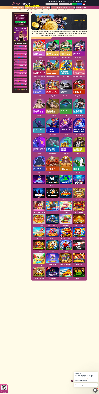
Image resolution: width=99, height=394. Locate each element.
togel (53, 7)
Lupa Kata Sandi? (80, 1)
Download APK (54, 1)
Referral (78, 7)
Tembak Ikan (71, 7)
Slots (32, 7)
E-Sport (27, 7)
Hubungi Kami (71, 1)
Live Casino (59, 7)
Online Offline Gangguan (21, 89)
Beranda (15, 7)
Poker (48, 7)
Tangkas (65, 7)
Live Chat (62, 1)
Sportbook (21, 7)
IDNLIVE (37, 7)
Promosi (84, 7)
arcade (43, 7)
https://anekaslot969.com (81, 380)
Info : (14, 10)
